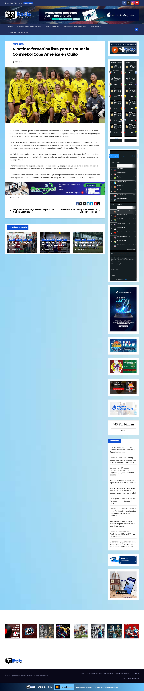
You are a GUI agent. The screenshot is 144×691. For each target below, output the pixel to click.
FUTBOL (15, 44)
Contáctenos (52, 27)
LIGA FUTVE (90, 239)
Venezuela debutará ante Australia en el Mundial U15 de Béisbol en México (122, 534)
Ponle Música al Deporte (20, 32)
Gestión (18, 239)
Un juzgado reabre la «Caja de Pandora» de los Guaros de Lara (122, 501)
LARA (24, 239)
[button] (133, 29)
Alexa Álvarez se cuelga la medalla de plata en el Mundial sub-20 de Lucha (122, 523)
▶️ (57, 687)
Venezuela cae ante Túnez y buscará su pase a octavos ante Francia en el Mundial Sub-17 (123, 460)
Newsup (34, 676)
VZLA (21, 44)
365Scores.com (118, 140)
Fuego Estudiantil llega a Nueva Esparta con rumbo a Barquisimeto (34, 210)
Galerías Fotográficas (75, 27)
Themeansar (43, 676)
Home (10, 27)
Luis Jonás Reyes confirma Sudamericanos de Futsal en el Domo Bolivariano (122, 449)
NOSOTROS (96, 27)
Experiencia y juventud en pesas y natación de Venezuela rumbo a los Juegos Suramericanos (123, 544)
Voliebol (59, 239)
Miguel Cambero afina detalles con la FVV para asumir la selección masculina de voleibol (123, 490)
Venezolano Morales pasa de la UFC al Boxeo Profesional (79, 210)
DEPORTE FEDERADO (48, 239)
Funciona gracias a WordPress (15, 676)
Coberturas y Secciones (29, 27)
